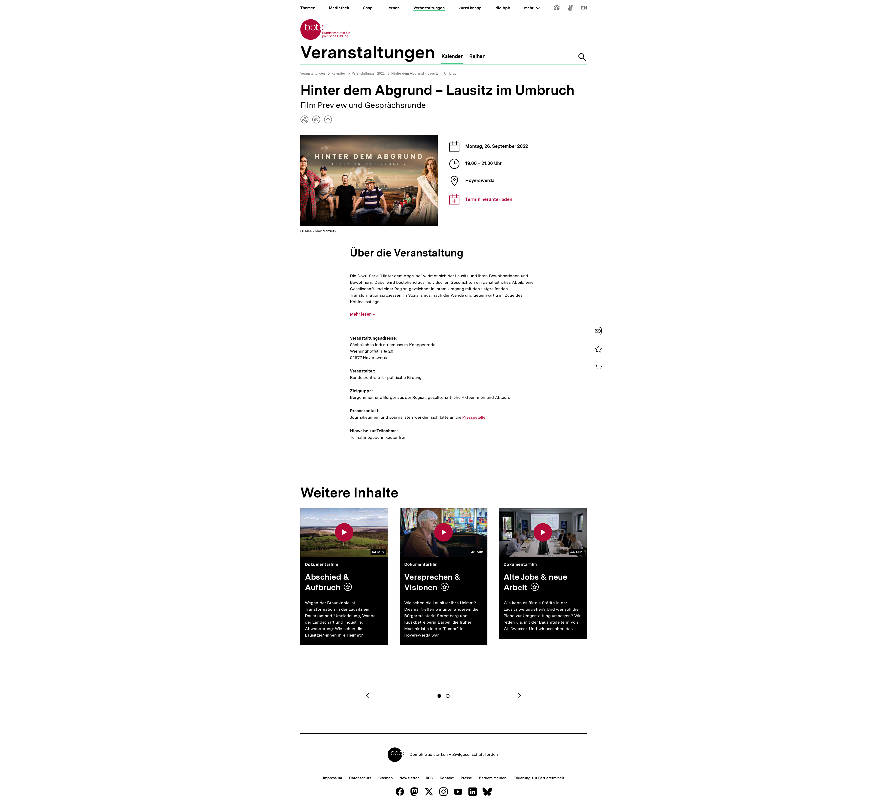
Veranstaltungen (312, 73)
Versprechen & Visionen (432, 582)
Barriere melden (493, 778)
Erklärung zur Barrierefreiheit (538, 778)
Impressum (332, 778)
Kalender (338, 73)
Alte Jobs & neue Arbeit (535, 582)
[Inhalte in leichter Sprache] (556, 8)
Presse (466, 778)
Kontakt (446, 778)
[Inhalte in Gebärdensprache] (570, 8)
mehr (532, 8)
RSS (429, 778)
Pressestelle (474, 417)
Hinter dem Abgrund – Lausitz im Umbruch (425, 73)
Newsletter (409, 778)
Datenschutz (360, 778)
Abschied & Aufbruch (327, 582)
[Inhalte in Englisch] (584, 8)
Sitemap (385, 778)
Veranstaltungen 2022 (368, 73)
